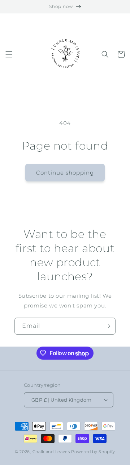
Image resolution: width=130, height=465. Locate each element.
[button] (9, 54)
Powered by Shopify (93, 451)
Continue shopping (65, 172)
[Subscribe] (107, 326)
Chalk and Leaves (51, 451)
